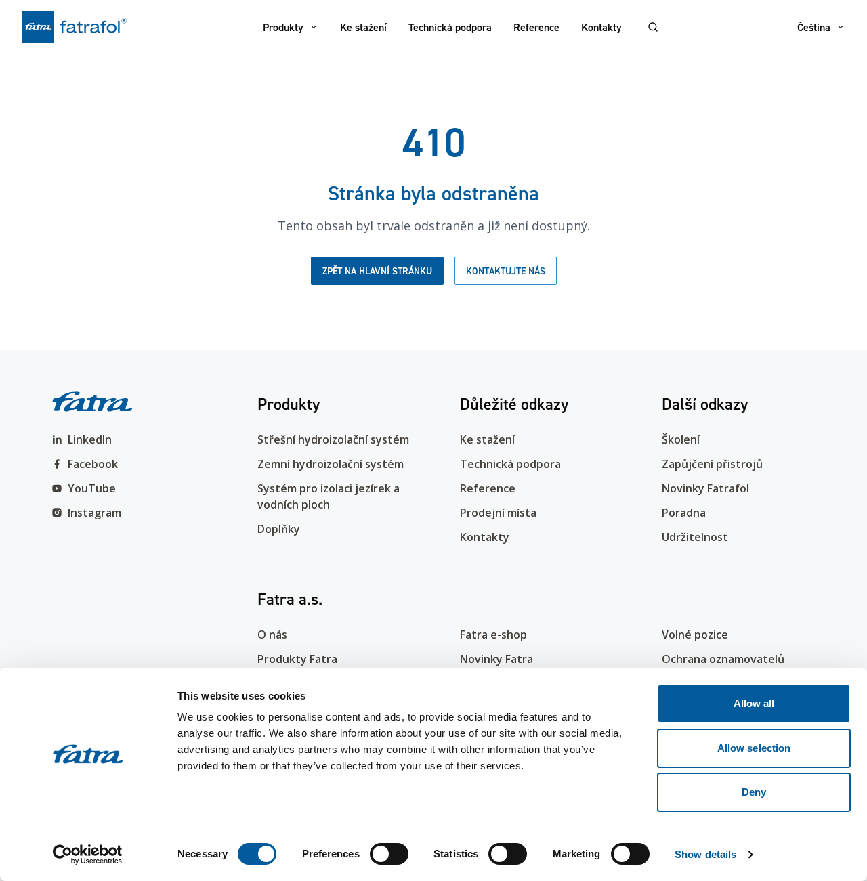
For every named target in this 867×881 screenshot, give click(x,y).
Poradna (684, 512)
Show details (705, 854)
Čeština (813, 27)
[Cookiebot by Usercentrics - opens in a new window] (87, 854)
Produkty (283, 27)
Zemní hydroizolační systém (330, 463)
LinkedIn (90, 439)
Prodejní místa (498, 512)
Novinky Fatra (496, 658)
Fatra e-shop (493, 634)
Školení (681, 439)
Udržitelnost (695, 537)
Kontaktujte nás (505, 271)
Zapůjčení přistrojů (712, 463)
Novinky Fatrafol (705, 488)
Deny (754, 792)
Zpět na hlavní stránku (377, 271)
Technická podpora (450, 27)
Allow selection (754, 748)
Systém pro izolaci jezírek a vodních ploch (328, 496)
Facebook (93, 463)
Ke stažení (363, 27)
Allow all (754, 703)
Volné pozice (695, 634)
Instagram (94, 512)
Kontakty (601, 27)
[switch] (389, 854)
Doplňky (278, 528)
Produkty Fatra (297, 658)
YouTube (92, 488)
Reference (536, 27)
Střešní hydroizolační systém (333, 439)
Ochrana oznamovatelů (723, 658)
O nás (272, 634)
